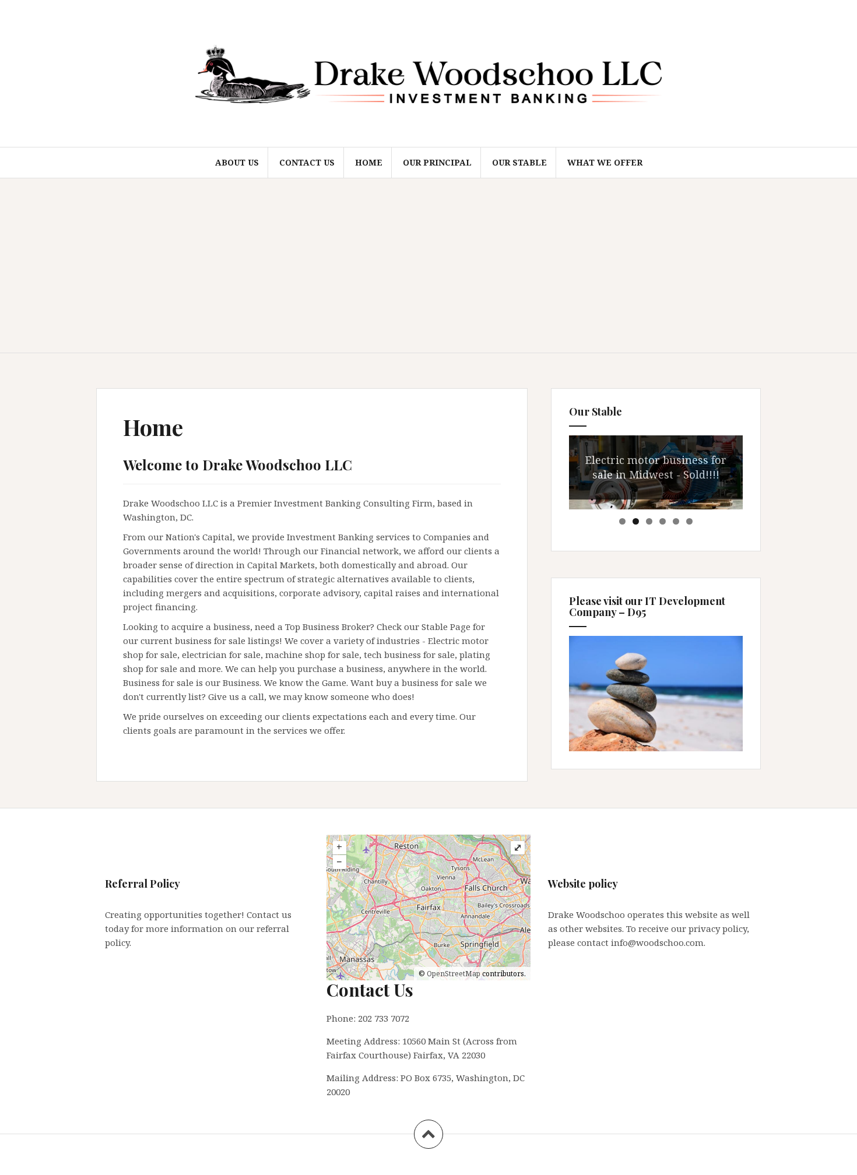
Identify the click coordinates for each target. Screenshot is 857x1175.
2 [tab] (636, 521)
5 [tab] (676, 521)
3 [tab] (649, 521)
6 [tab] (689, 521)
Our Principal (437, 162)
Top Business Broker (327, 626)
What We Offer (604, 162)
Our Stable (519, 162)
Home (368, 162)
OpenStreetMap (453, 974)
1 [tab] (622, 521)
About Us (237, 162)
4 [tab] (662, 521)
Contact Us (307, 162)
